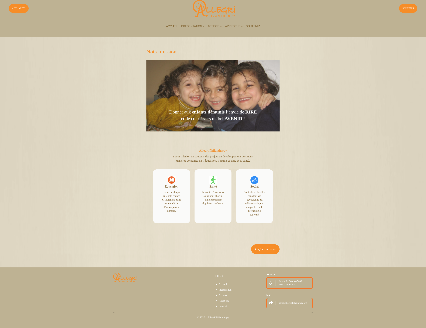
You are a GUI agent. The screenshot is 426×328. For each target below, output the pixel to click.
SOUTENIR (408, 8)
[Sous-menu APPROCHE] (242, 26)
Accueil (223, 284)
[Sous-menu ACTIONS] (221, 26)
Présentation (225, 289)
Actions (223, 295)
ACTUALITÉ (18, 8)
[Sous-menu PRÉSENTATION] (203, 26)
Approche (224, 300)
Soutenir (223, 306)
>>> (265, 249)
